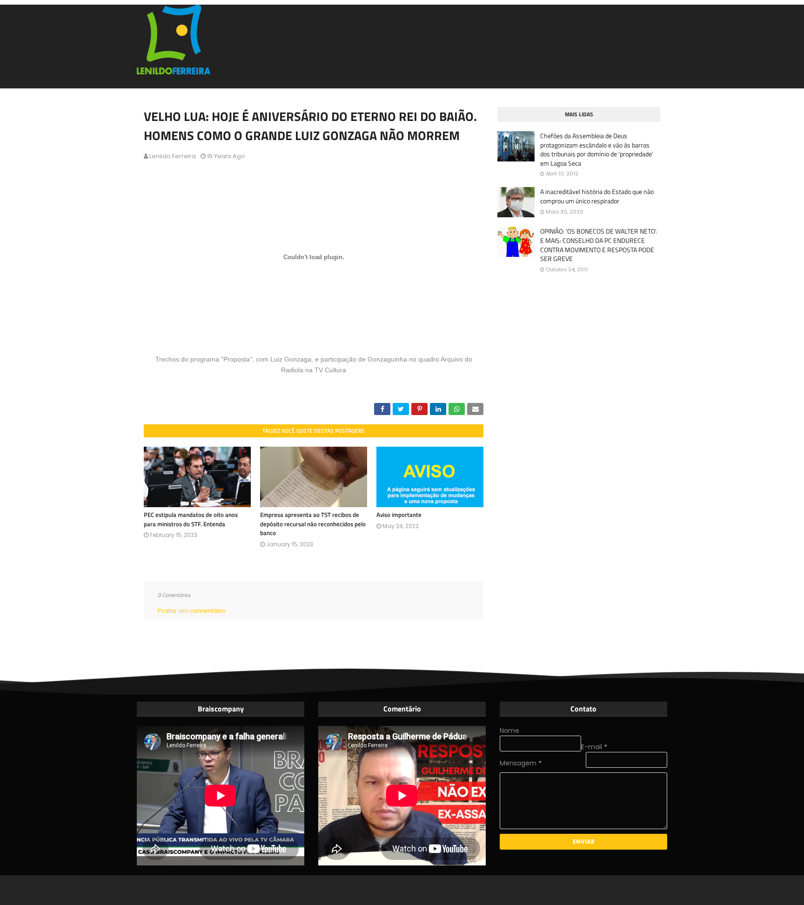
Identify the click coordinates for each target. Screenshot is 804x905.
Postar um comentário (192, 610)
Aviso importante (399, 514)
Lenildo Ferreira (172, 156)
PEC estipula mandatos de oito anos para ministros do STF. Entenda (191, 519)
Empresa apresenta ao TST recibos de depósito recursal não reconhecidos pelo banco (313, 523)
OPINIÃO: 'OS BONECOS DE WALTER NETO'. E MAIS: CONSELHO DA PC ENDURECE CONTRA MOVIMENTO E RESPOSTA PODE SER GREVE (598, 245)
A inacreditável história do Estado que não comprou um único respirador (597, 196)
